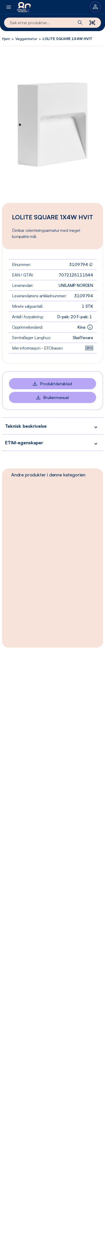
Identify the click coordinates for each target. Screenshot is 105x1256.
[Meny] (8, 7)
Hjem (6, 38)
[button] (52, 426)
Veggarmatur (26, 38)
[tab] (48, 475)
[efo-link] (89, 348)
